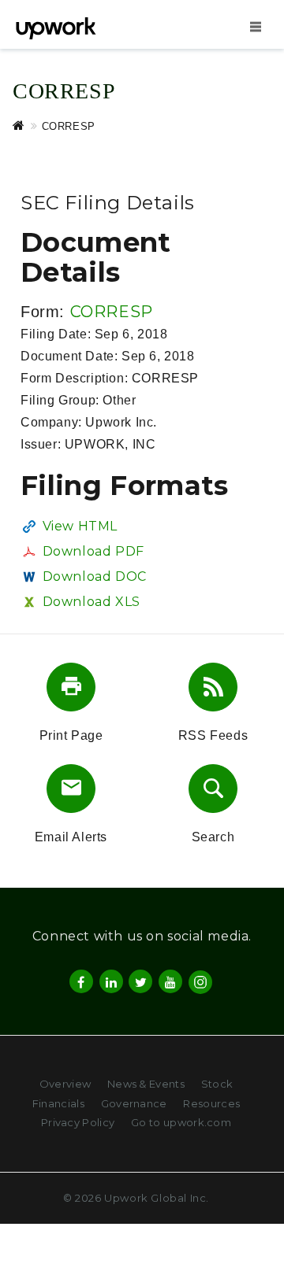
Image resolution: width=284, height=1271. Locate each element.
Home (27, 126)
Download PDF (93, 551)
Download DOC (95, 576)
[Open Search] (255, 26)
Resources (211, 1103)
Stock (217, 1083)
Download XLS (91, 601)
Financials (58, 1103)
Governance (134, 1103)
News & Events (146, 1083)
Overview (65, 1083)
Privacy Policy (77, 1122)
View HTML (80, 526)
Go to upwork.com (181, 1122)
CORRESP (111, 311)
